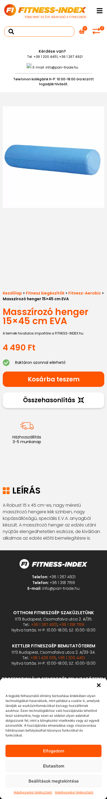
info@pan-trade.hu (62, 67)
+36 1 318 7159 (62, 582)
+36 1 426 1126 (43, 658)
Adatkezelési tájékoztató (33, 792)
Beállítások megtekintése (54, 781)
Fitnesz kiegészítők (45, 293)
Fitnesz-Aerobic (84, 293)
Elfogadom (53, 750)
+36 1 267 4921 (71, 56)
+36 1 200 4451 (45, 56)
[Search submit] (11, 31)
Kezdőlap (12, 293)
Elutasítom (53, 766)
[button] (99, 685)
